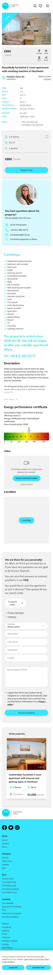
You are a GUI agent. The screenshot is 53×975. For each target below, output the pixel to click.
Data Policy (7, 861)
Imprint (5, 857)
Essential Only (38, 967)
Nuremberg (7, 947)
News (4, 847)
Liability (5, 864)
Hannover (6, 937)
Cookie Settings (26, 484)
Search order (8, 878)
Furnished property (10, 889)
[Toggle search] (35, 6)
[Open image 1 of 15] (26, 29)
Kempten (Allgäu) (10, 941)
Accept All (13, 967)
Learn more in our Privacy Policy (36, 959)
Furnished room (9, 885)
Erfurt (4, 934)
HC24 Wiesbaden (18, 225)
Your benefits (8, 903)
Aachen (5, 923)
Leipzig (5, 944)
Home (4, 840)
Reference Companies (12, 913)
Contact (5, 843)
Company (12, 617)
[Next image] (47, 29)
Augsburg (6, 927)
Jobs (4, 868)
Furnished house (9, 892)
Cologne (5, 930)
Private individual (16, 613)
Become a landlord (10, 917)
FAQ (25, 580)
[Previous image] (5, 29)
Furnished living (9, 882)
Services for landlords (11, 906)
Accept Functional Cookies (26, 478)
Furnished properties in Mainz (23, 239)
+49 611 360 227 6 (19, 230)
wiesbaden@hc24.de (20, 235)
